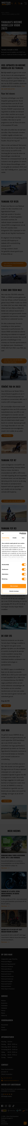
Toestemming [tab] (5, 537)
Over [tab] (23, 537)
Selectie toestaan (14, 591)
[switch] (24, 569)
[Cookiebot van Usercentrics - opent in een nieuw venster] (19, 534)
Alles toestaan (14, 586)
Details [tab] (14, 537)
